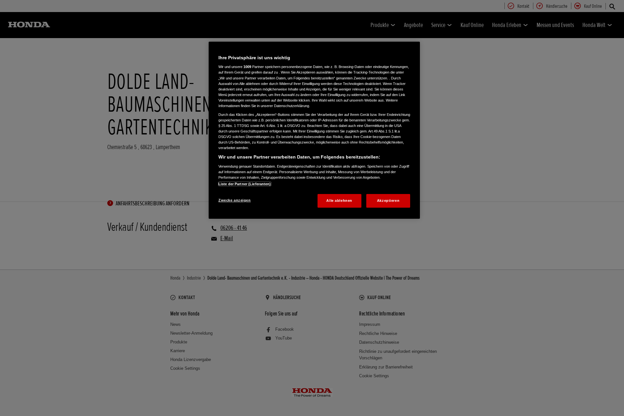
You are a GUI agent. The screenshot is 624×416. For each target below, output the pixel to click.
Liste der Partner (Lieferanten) (244, 184)
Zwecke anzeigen (234, 200)
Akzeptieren (388, 200)
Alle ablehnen (339, 200)
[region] (314, 130)
